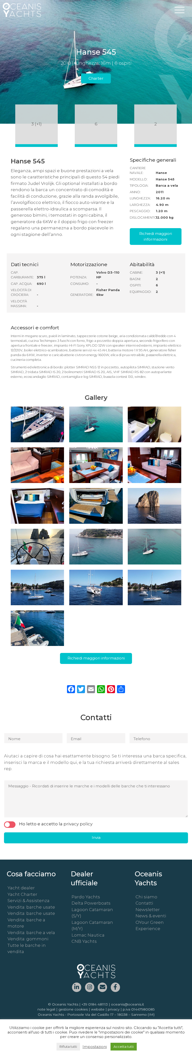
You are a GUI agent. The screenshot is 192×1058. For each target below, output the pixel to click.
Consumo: (79, 284)
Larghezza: (140, 205)
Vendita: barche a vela (31, 932)
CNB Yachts (84, 941)
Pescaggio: (140, 211)
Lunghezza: (140, 198)
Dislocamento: (142, 217)
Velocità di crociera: (21, 292)
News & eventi (151, 915)
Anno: (135, 192)
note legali (46, 1009)
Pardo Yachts (86, 896)
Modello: (139, 179)
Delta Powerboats (91, 903)
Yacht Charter (22, 894)
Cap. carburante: (22, 275)
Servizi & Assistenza (29, 900)
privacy (114, 1009)
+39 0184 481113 (95, 1004)
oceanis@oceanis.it (127, 1004)
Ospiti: (135, 285)
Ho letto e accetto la (55, 823)
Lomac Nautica (88, 935)
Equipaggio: (141, 292)
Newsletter (148, 909)
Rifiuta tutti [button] (68, 1047)
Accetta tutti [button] (124, 1047)
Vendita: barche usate (31, 907)
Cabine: (136, 272)
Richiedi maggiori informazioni (155, 236)
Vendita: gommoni (28, 938)
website (97, 1009)
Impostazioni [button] (94, 1047)
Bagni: (135, 279)
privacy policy (78, 823)
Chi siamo (146, 896)
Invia (96, 837)
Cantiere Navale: (138, 170)
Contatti (144, 903)
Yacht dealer (21, 887)
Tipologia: (139, 185)
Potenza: (78, 277)
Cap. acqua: (21, 284)
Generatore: (82, 295)
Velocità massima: (19, 303)
